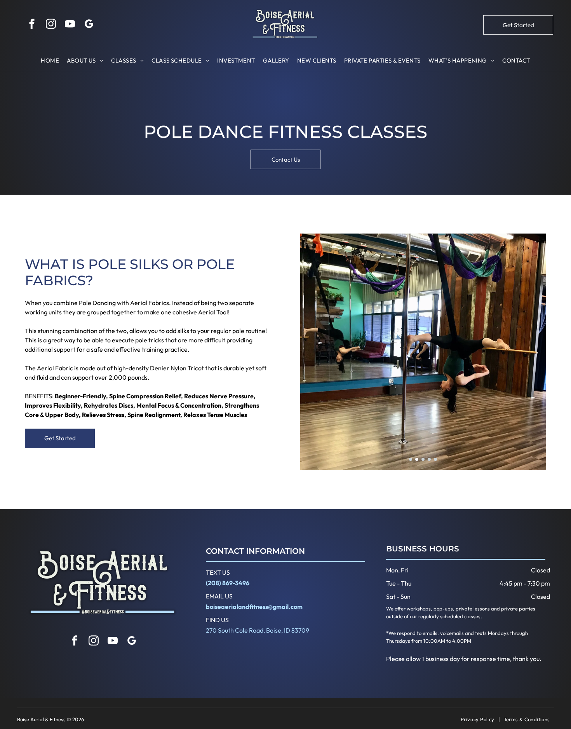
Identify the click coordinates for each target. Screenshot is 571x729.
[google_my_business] (88, 25)
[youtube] (69, 25)
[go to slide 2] (416, 459)
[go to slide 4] (429, 459)
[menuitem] (50, 61)
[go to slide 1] (410, 459)
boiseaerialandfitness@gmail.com (254, 606)
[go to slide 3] (423, 459)
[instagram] (50, 25)
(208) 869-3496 (227, 583)
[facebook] (31, 25)
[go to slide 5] (435, 459)
